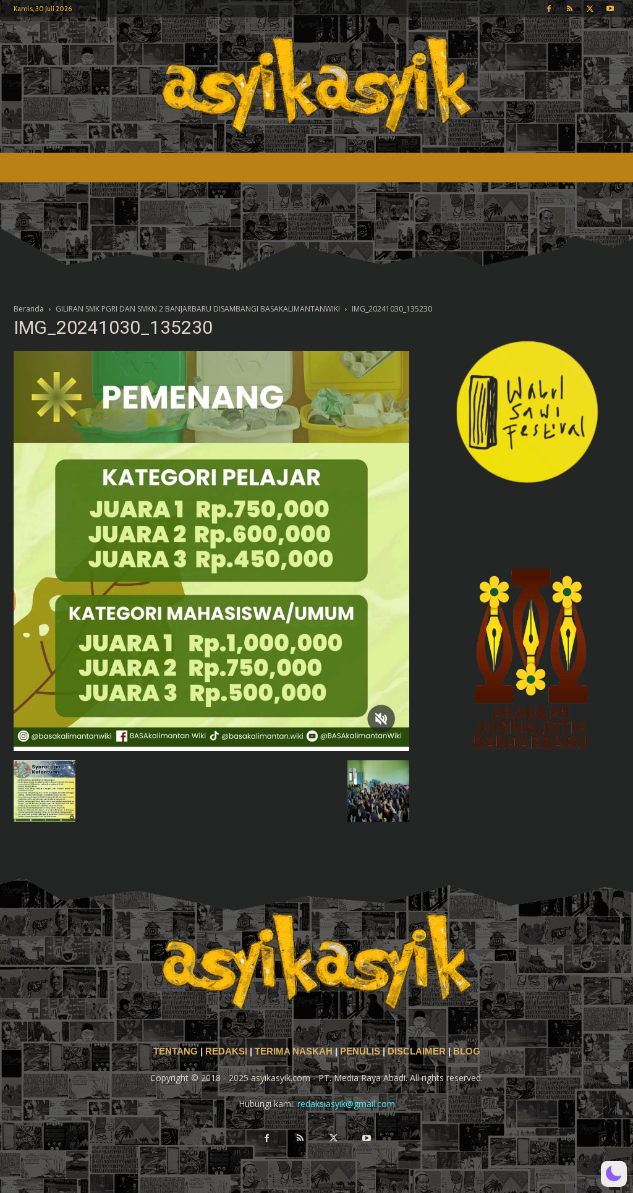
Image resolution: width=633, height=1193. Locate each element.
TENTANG (176, 1051)
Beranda (29, 309)
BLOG (466, 1051)
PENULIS (361, 1051)
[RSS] (569, 8)
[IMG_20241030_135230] (211, 747)
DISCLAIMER (417, 1051)
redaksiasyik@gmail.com (346, 1104)
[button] (614, 1174)
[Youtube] (610, 8)
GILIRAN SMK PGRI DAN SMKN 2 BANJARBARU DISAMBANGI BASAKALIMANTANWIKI (198, 309)
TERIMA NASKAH (295, 1051)
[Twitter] (589, 8)
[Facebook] (549, 8)
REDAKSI (226, 1051)
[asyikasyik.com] (316, 85)
